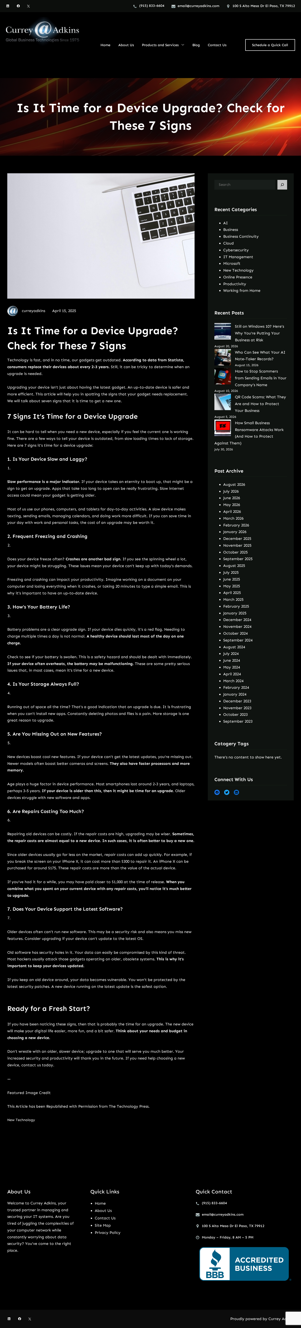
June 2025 (231, 579)
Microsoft (231, 263)
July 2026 (231, 491)
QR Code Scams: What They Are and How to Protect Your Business (260, 404)
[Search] (282, 185)
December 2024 (237, 619)
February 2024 (236, 687)
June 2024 (231, 660)
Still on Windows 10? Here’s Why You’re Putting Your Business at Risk (259, 333)
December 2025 (237, 538)
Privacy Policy (108, 1232)
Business (230, 229)
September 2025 (238, 558)
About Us (103, 1210)
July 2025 (231, 572)
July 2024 (231, 653)
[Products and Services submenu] (182, 44)
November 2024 (237, 626)
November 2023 (237, 707)
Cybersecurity (236, 250)
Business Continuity (241, 236)
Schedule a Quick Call (270, 45)
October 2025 (235, 552)
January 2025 (234, 613)
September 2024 (238, 640)
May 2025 (231, 586)
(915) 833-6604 (151, 6)
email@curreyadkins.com (198, 6)
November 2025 (237, 545)
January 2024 (234, 694)
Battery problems (23, 629)
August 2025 (234, 565)
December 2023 (237, 701)
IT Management (238, 256)
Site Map (103, 1225)
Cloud (228, 243)
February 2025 (236, 606)
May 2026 (231, 504)
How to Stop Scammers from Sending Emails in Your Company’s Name (260, 378)
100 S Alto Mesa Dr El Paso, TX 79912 (263, 6)
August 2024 (234, 647)
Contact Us (105, 1218)
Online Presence (237, 277)
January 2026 (234, 531)
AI (225, 223)
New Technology (21, 1120)
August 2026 (234, 484)
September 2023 (238, 721)
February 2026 (236, 525)
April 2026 (232, 511)
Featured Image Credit (29, 1092)
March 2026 (233, 518)
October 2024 (235, 633)
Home (100, 1203)
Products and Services (160, 45)
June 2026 (231, 497)
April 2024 (232, 674)
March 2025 (233, 599)
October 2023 (235, 714)
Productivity (234, 283)
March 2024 (233, 680)
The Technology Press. (129, 1106)
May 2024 (231, 667)
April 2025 (232, 592)
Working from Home (241, 290)
